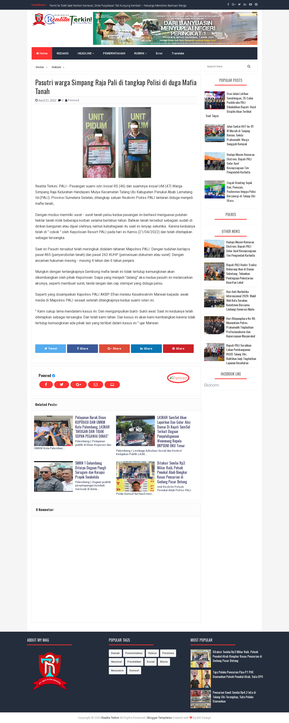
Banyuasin (117, 670)
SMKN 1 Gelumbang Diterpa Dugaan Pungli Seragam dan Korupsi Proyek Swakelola (90, 470)
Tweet (52, 348)
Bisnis (164, 661)
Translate (178, 53)
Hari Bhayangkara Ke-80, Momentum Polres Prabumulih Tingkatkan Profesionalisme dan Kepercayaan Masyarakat (241, 327)
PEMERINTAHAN (114, 53)
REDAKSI (63, 53)
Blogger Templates (159, 717)
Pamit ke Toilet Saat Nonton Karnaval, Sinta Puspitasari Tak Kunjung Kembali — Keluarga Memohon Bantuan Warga (118, 4)
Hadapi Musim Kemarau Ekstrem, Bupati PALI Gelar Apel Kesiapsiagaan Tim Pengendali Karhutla (241, 248)
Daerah (115, 653)
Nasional (116, 661)
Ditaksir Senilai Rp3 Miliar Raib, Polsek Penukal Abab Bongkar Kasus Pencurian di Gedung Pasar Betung (172, 472)
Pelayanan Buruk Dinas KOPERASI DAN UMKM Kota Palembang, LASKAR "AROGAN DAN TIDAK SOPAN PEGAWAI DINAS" (92, 427)
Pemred (45, 375)
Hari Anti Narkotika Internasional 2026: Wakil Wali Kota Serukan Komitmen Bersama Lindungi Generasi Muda (241, 300)
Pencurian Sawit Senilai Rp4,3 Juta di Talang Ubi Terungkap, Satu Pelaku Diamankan (234, 696)
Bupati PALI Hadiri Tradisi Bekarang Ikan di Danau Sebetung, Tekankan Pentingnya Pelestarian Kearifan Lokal (241, 273)
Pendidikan (134, 661)
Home (43, 53)
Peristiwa (168, 653)
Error (159, 53)
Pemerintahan (133, 653)
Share (84, 348)
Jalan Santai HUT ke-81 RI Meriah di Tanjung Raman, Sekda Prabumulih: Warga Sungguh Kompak (240, 135)
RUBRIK (139, 53)
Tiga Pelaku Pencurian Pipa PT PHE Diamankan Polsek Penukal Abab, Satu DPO (238, 674)
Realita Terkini (110, 717)
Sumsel (134, 670)
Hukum (152, 653)
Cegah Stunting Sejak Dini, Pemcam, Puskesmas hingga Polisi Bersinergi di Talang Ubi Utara (241, 191)
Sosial (150, 661)
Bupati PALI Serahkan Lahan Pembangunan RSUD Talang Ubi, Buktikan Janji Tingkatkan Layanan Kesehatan (241, 354)
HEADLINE (85, 53)
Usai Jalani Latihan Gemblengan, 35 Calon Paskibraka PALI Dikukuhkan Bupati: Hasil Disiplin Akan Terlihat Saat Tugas (231, 104)
